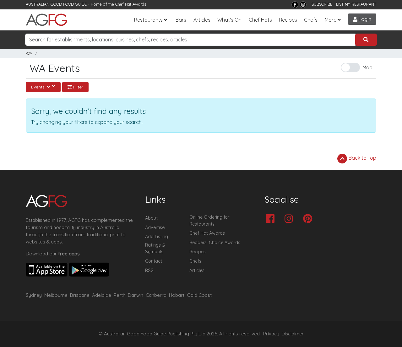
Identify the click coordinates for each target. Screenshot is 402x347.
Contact (153, 261)
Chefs (311, 20)
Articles (201, 20)
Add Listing (156, 236)
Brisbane (80, 295)
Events (38, 87)
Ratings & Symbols (155, 248)
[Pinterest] (309, 219)
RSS (149, 270)
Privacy (271, 334)
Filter (77, 87)
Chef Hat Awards (130, 4)
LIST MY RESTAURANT (356, 4)
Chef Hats (260, 20)
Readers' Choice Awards (214, 242)
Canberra (156, 295)
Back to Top (361, 158)
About (151, 218)
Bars (181, 20)
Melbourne (56, 295)
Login (364, 19)
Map (367, 67)
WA (29, 53)
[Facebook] (294, 4)
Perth (119, 295)
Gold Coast (199, 295)
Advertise (155, 227)
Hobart (176, 295)
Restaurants (148, 20)
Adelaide (101, 295)
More (330, 20)
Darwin (135, 295)
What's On (229, 20)
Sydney (34, 295)
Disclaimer (293, 334)
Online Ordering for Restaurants (209, 220)
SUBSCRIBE (322, 4)
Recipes (288, 20)
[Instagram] (303, 4)
